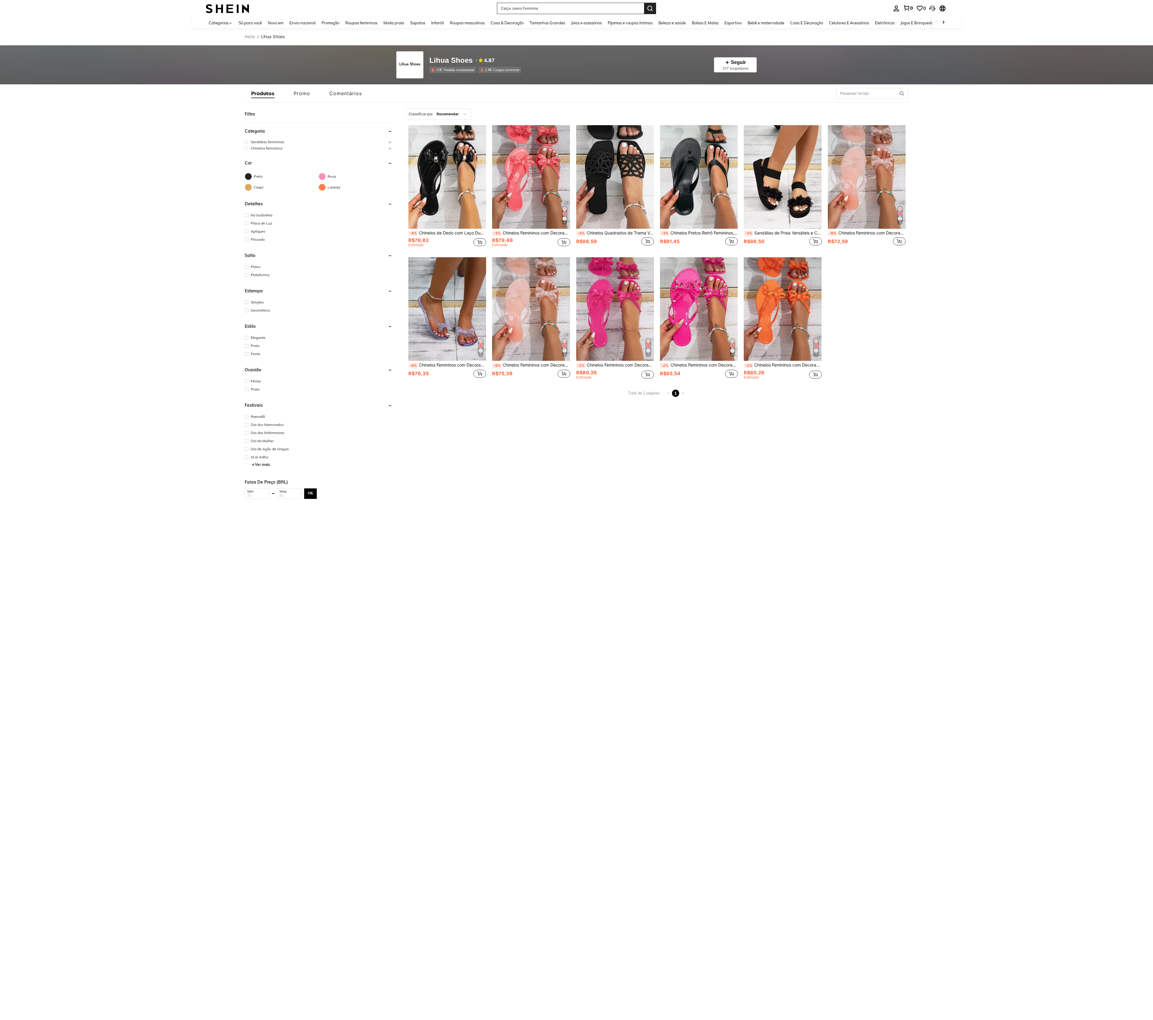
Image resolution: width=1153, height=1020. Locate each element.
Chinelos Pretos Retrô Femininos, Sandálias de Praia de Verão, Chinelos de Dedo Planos (699, 233)
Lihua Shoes (451, 60)
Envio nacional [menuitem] (302, 22)
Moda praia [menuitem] (393, 22)
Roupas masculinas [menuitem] (467, 22)
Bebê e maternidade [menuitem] (766, 22)
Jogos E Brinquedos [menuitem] (917, 22)
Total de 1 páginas (644, 393)
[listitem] (453, 70)
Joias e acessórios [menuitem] (586, 22)
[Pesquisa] (650, 8)
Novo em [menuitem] (275, 22)
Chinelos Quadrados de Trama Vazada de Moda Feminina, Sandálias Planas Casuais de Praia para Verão (615, 233)
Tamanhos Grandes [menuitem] (547, 22)
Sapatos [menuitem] (417, 22)
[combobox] (438, 114)
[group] (318, 142)
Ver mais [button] (262, 464)
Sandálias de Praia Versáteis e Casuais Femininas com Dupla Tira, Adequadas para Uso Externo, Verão (783, 233)
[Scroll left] (936, 23)
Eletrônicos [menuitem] (884, 22)
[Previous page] (668, 393)
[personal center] (896, 8)
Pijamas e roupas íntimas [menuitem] (630, 22)
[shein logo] (227, 8)
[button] (932, 8)
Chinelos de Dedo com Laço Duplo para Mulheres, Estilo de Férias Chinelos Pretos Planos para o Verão (448, 233)
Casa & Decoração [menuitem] (507, 22)
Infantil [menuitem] (437, 22)
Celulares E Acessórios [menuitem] (849, 22)
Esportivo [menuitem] (733, 22)
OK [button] (310, 493)
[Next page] (682, 393)
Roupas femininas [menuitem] (361, 22)
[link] (908, 8)
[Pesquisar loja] (901, 93)
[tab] (262, 93)
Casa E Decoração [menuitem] (806, 22)
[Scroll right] (943, 23)
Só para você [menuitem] (250, 22)
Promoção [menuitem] (330, 22)
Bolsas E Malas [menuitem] (705, 22)
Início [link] (250, 36)
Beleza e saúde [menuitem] (672, 22)
